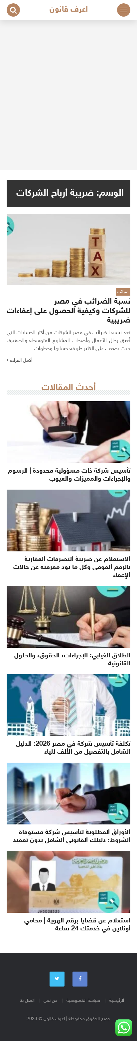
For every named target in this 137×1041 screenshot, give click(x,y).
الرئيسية (116, 1000)
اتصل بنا (27, 1000)
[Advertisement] (68, 95)
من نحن (51, 1000)
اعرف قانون (69, 10)
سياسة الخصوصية (83, 1000)
